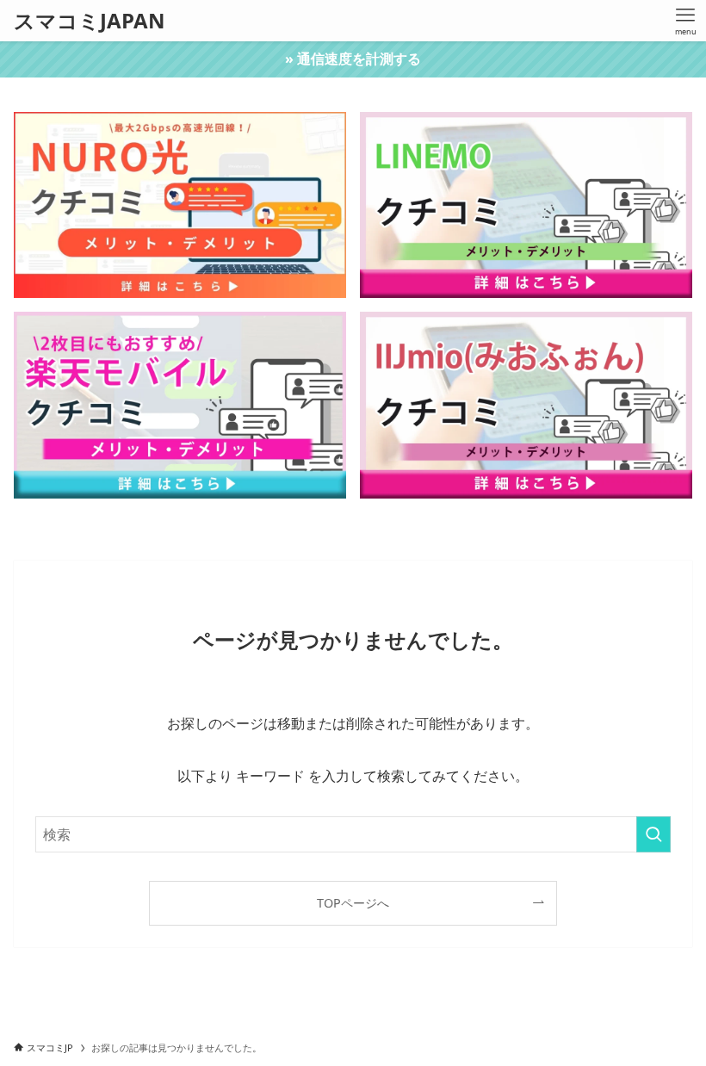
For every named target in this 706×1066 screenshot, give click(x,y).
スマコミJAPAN (89, 20)
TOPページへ (353, 903)
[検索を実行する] (653, 834)
